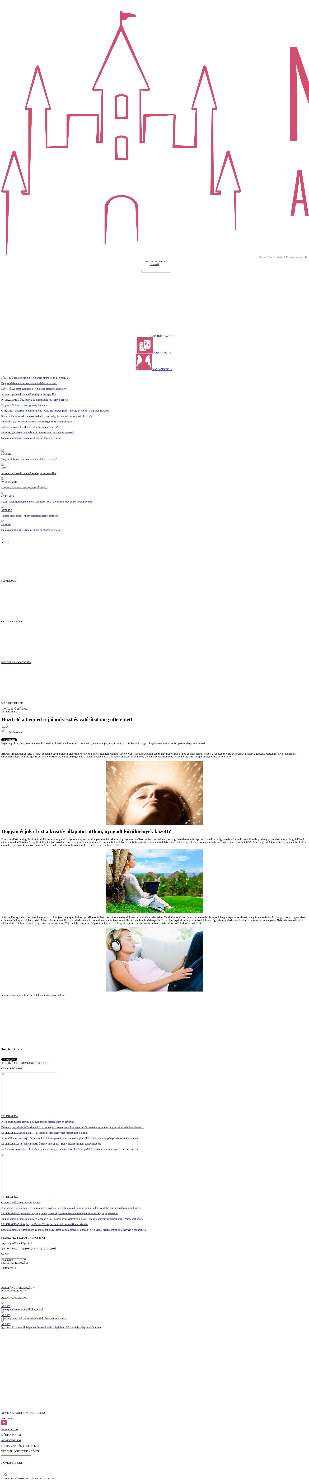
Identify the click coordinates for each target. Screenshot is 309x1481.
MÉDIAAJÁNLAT (11, 1435)
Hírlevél (154, 264)
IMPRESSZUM (9, 1429)
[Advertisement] (154, 296)
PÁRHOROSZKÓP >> (13, 1290)
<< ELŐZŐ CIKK (11, 1063)
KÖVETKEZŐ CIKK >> (34, 1063)
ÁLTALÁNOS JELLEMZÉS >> (18, 1287)
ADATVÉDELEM (11, 1440)
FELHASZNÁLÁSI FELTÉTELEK (20, 1446)
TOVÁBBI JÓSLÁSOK (14, 708)
